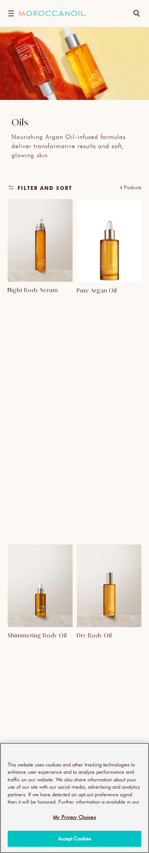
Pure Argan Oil (97, 290)
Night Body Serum (33, 290)
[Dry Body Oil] (109, 585)
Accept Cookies (74, 838)
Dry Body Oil (94, 635)
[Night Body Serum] (40, 240)
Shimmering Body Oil (37, 635)
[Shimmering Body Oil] (40, 585)
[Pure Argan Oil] (109, 241)
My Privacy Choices (74, 817)
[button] (11, 13)
